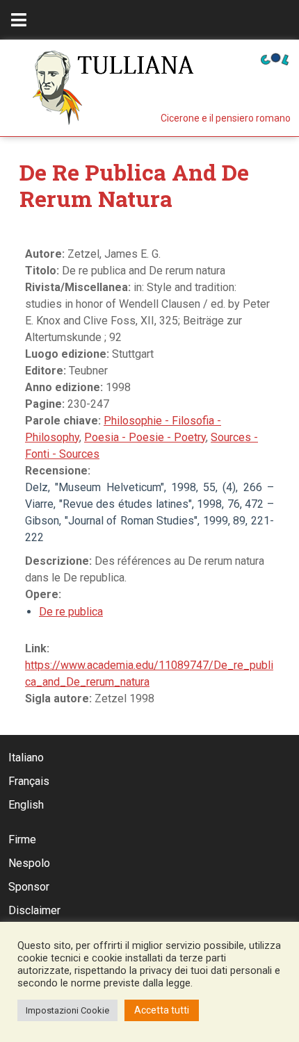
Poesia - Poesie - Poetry (145, 437)
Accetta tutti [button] (161, 1010)
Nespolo (29, 863)
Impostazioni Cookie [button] (67, 1010)
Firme (22, 839)
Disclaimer (34, 910)
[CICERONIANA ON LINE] (275, 58)
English (26, 804)
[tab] (19, 20)
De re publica (71, 611)
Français (28, 781)
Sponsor (28, 886)
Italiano (26, 757)
